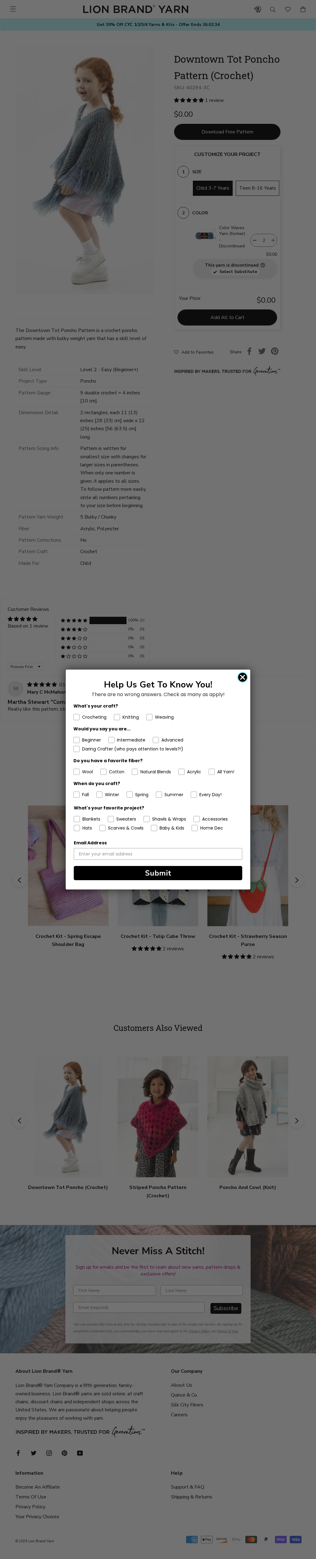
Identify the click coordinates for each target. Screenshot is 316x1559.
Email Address (90, 843)
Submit (158, 873)
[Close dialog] (242, 677)
